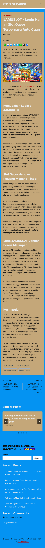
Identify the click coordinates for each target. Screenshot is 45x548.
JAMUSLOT (8, 366)
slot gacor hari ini (10, 523)
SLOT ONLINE (7, 15)
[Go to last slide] (6, 421)
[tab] (18, 432)
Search (5, 454)
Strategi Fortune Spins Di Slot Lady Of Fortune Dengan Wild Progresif (20, 418)
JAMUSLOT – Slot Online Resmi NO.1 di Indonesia (11, 385)
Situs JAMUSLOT (10, 370)
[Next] (39, 421)
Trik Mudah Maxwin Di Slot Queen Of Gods (23, 498)
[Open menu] (40, 4)
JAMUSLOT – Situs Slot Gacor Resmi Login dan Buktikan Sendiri (34, 386)
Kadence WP (23, 542)
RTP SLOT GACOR (28, 86)
